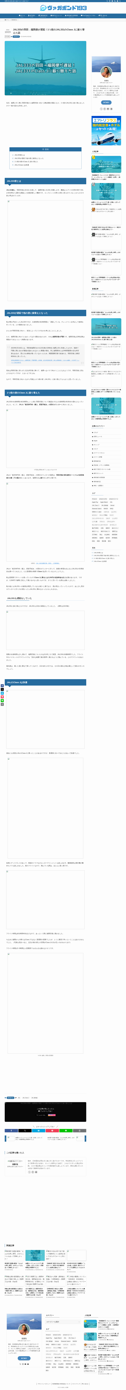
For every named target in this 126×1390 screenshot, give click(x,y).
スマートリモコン (99, 453)
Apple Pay (95, 502)
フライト (102, 521)
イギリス (106, 512)
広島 (102, 528)
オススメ (94, 515)
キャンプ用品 (103, 515)
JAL (19, 1097)
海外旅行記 (97, 481)
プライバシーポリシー (44, 1384)
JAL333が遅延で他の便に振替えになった (29, 158)
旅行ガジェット (98, 473)
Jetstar (112, 505)
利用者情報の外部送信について (61, 1384)
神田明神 (114, 534)
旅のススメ (115, 528)
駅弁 (109, 541)
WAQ (111, 508)
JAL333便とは (20, 155)
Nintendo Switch (96, 508)
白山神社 (107, 534)
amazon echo (103, 499)
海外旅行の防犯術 (99, 477)
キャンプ (96, 444)
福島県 (101, 538)
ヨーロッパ (113, 525)
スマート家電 (98, 457)
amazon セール (113, 499)
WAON (106, 508)
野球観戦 (114, 538)
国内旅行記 (16, 36)
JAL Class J (26, 1097)
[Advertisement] (45, 127)
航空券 (108, 538)
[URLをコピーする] (79, 1130)
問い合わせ (85, 1384)
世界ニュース (98, 436)
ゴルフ (96, 449)
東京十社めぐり (105, 531)
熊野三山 (114, 531)
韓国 (98, 541)
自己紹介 (106, 102)
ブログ (96, 432)
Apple (95, 440)
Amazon (94, 499)
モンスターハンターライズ (99, 525)
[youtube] (112, 1)
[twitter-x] (107, 1)
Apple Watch (104, 502)
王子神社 (94, 534)
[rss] (115, 1)
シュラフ (114, 518)
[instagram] (109, 1)
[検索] (120, 1)
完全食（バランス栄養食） (102, 465)
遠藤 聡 (15, 1164)
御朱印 (108, 528)
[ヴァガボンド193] (63, 8)
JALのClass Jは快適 (22, 165)
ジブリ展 (94, 521)
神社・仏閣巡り (98, 485)
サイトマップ (76, 1384)
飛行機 (104, 541)
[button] (11, 1130)
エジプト (113, 512)
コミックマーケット (98, 518)
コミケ (111, 515)
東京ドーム (95, 531)
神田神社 (94, 538)
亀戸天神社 (95, 528)
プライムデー (111, 521)
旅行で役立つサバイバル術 (102, 469)
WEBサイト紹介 (96, 512)
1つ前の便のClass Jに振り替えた (26, 161)
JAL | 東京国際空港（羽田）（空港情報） (48, 563)
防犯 (93, 541)
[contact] (117, 1)
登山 (101, 534)
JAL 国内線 (34, 1097)
